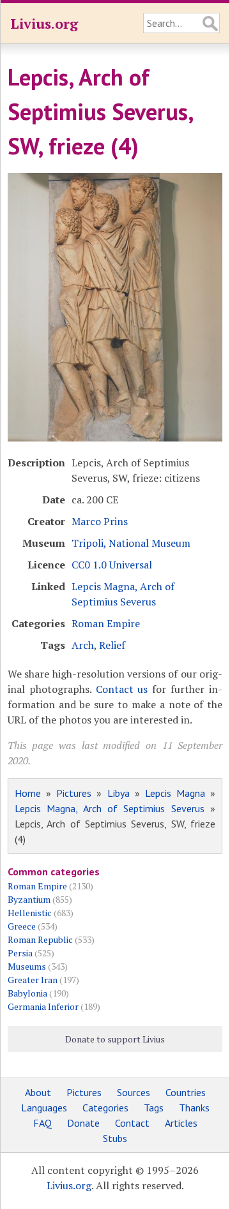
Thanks (194, 1107)
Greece (22, 926)
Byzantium (29, 899)
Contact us (122, 689)
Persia (20, 953)
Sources (133, 1092)
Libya (118, 793)
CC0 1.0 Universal (112, 565)
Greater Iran (32, 980)
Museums (27, 966)
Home (28, 793)
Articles (181, 1122)
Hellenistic (30, 913)
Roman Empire (106, 623)
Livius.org (44, 23)
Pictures (73, 793)
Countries (185, 1092)
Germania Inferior (43, 1006)
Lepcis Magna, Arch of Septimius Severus (109, 808)
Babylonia (27, 993)
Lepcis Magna (175, 793)
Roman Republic (40, 939)
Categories (105, 1107)
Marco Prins (100, 521)
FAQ (42, 1122)
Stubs (115, 1138)
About (38, 1092)
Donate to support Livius (115, 1039)
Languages (44, 1107)
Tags (154, 1107)
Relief (112, 645)
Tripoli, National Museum (131, 543)
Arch (83, 645)
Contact (132, 1122)
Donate (83, 1122)
